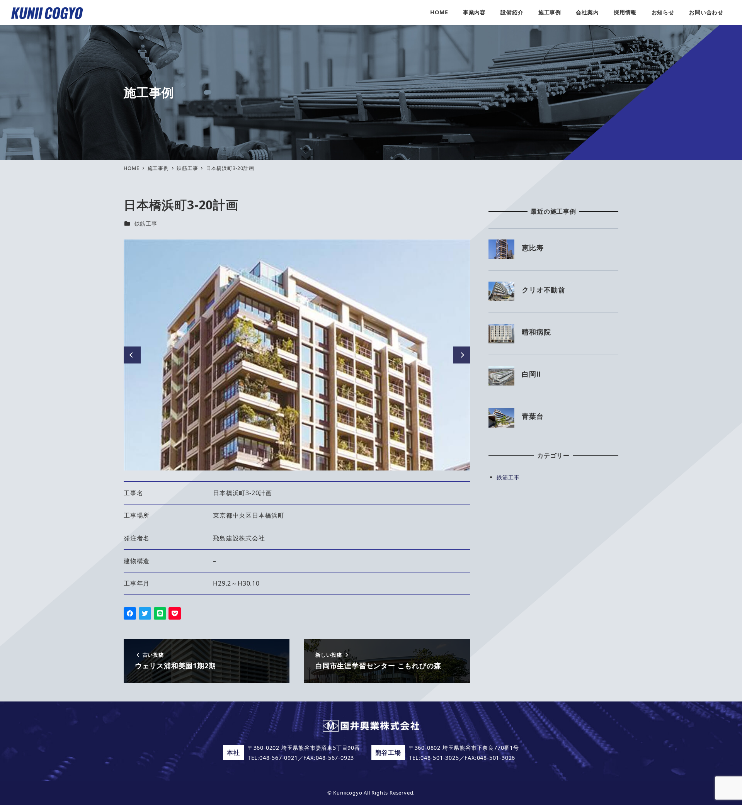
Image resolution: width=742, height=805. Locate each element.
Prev (132, 354)
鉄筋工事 (145, 223)
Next (461, 354)
